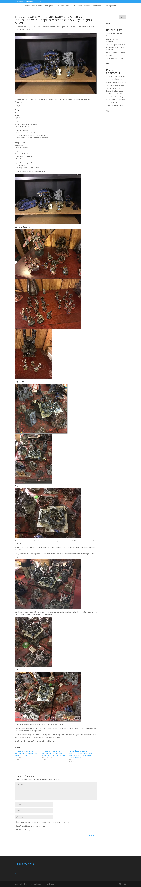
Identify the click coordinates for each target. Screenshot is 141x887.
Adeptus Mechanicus (48, 27)
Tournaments (97, 6)
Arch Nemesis (21, 27)
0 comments (31, 29)
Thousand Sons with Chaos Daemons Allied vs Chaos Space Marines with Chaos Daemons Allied (54, 753)
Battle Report (37, 6)
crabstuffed (110, 103)
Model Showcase (84, 6)
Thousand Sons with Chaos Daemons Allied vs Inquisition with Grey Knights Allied (26, 753)
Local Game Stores (62, 6)
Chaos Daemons (71, 27)
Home (27, 6)
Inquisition (90, 27)
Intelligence (49, 6)
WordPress (50, 884)
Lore (73, 6)
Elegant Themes (29, 884)
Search (123, 17)
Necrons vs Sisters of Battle (115, 58)
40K (39, 27)
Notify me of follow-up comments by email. (31, 826)
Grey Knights (82, 27)
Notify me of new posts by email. (28, 830)
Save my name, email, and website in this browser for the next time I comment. (43, 822)
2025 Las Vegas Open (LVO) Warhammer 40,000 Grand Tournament (115, 47)
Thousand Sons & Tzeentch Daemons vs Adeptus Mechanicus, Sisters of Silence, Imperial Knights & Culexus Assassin (80, 754)
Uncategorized (110, 6)
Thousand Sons (20, 29)
